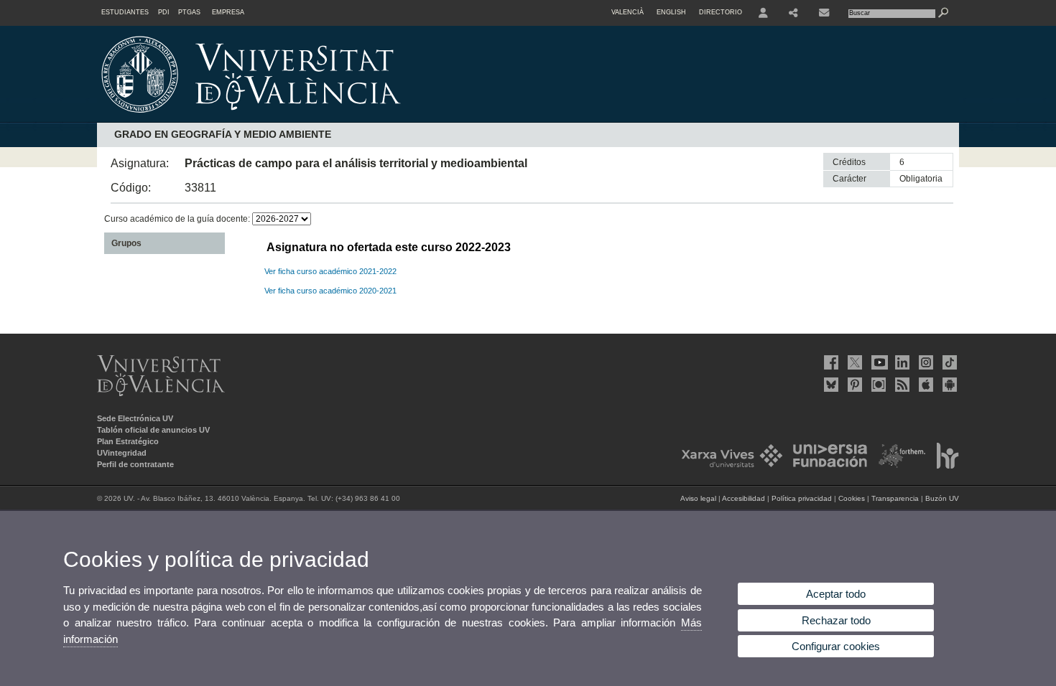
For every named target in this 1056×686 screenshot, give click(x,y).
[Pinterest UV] (853, 384)
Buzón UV (942, 498)
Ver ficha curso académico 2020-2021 (330, 290)
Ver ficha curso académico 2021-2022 (330, 271)
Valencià (627, 12)
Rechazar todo (836, 620)
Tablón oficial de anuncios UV (153, 430)
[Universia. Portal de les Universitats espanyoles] (826, 466)
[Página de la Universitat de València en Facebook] (829, 362)
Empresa (228, 12)
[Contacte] (825, 13)
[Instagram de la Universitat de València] (924, 362)
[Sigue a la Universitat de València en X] (853, 362)
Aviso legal (698, 498)
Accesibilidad (743, 498)
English (671, 12)
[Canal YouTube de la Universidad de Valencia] (877, 362)
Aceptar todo (836, 594)
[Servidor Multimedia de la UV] (877, 384)
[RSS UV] (901, 384)
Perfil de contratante (135, 464)
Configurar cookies (836, 646)
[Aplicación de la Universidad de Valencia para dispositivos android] (948, 384)
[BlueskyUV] (829, 384)
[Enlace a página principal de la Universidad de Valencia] (373, 118)
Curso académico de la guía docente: (178, 219)
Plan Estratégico (128, 441)
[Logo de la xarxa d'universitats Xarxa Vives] (727, 466)
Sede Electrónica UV (135, 418)
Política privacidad (802, 498)
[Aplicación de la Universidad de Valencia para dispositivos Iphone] (924, 384)
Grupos (126, 243)
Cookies (851, 498)
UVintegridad (122, 452)
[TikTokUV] (948, 362)
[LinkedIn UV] (901, 362)
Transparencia (895, 498)
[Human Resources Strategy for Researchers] (943, 466)
